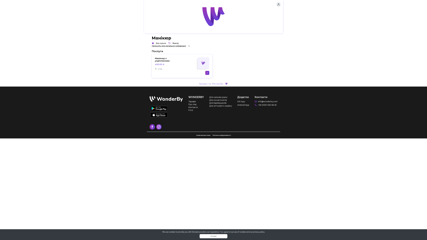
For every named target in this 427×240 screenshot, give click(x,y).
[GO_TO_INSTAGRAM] (159, 129)
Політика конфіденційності (222, 135)
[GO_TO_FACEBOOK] (153, 129)
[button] (278, 4)
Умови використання (203, 135)
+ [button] (207, 73)
